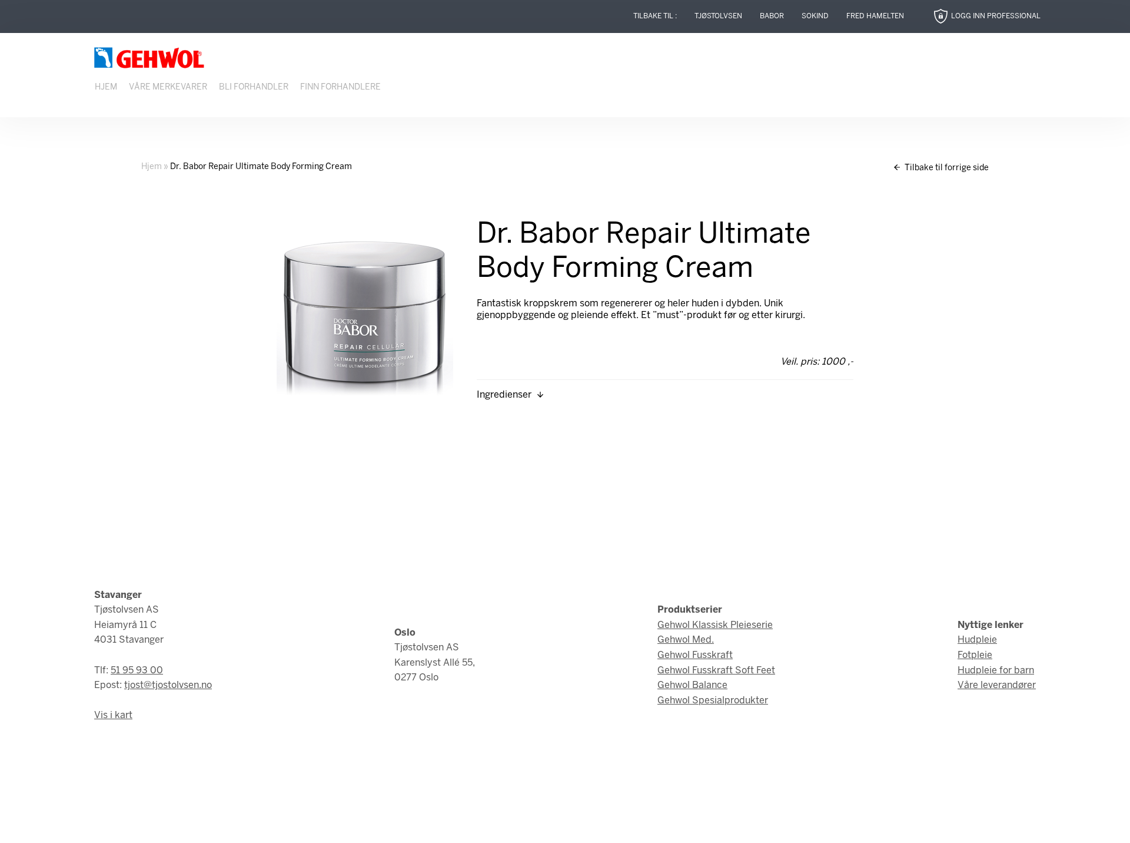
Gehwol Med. (685, 640)
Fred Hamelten (875, 16)
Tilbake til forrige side (946, 168)
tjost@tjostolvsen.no (168, 685)
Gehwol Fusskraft (695, 655)
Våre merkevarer (168, 87)
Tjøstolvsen (718, 16)
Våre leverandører (997, 685)
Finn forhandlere (340, 87)
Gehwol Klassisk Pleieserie (715, 625)
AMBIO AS (670, 825)
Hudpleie (977, 640)
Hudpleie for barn (996, 670)
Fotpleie (975, 655)
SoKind (815, 16)
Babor (772, 16)
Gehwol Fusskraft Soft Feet (716, 670)
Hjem (106, 87)
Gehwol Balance (692, 685)
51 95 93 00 (137, 670)
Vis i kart (113, 715)
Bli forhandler (253, 87)
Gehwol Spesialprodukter (712, 700)
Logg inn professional (996, 16)
